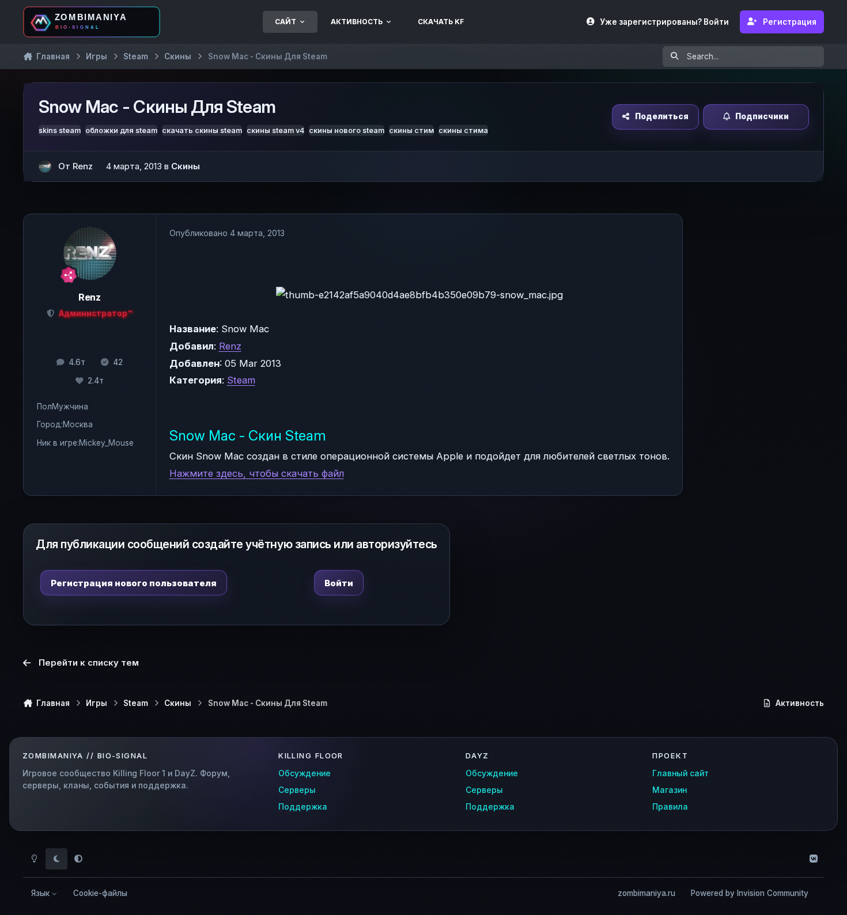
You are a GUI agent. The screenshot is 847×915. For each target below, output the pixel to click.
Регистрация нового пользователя (134, 583)
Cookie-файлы (100, 893)
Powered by (749, 893)
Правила (670, 806)
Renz (230, 346)
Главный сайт (680, 773)
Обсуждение (304, 773)
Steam (241, 380)
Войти (338, 583)
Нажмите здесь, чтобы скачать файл (256, 473)
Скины (185, 166)
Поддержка (302, 806)
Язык (41, 893)
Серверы (297, 790)
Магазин (669, 790)
